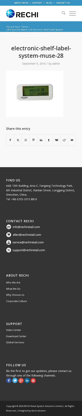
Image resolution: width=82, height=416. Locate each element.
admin (56, 63)
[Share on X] (18, 140)
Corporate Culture (16, 301)
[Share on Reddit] (64, 140)
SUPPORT (37, 2)
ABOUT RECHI (21, 2)
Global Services (15, 342)
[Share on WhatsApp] (25, 140)
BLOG (49, 2)
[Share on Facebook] (10, 140)
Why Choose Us (15, 295)
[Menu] (70, 13)
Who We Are (13, 282)
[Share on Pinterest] (33, 140)
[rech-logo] (34, 13)
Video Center (13, 330)
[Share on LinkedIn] (41, 140)
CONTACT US (63, 2)
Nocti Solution (38, 410)
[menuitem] (21, 3)
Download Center (16, 336)
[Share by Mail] (72, 140)
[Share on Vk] (56, 140)
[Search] (61, 13)
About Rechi (17, 275)
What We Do (13, 288)
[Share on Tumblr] (48, 140)
